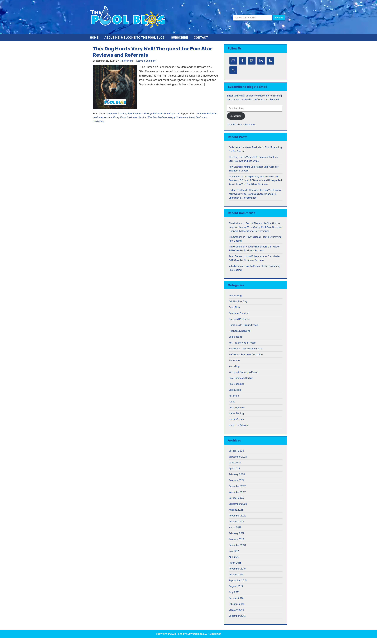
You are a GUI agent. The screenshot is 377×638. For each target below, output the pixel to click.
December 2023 (237, 486)
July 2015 (234, 592)
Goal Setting (235, 336)
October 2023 (236, 498)
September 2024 (238, 456)
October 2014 (236, 598)
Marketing (234, 366)
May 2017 (234, 551)
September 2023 (238, 503)
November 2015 (237, 568)
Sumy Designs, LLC (196, 633)
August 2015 (236, 586)
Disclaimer (215, 633)
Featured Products (239, 319)
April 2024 (234, 468)
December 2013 (237, 615)
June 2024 (235, 462)
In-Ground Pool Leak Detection (246, 354)
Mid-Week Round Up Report (244, 372)
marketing (98, 121)
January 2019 (236, 539)
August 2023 (236, 509)
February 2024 (237, 474)
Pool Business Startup (139, 113)
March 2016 (235, 562)
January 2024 (236, 480)
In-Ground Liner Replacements (246, 348)
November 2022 (237, 515)
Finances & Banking (239, 331)
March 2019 (235, 527)
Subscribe (235, 116)
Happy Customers (178, 117)
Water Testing (236, 413)
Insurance (234, 360)
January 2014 (236, 610)
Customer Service (116, 113)
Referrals (158, 113)
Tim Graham (235, 223)
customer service (102, 117)
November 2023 (237, 492)
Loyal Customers (198, 117)
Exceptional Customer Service (129, 117)
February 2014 (236, 604)
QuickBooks (235, 389)
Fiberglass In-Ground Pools (243, 325)
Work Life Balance (238, 425)
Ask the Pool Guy (238, 301)
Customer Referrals (206, 113)
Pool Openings (236, 384)
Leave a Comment (146, 60)
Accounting (235, 295)
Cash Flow (234, 307)
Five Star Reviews (157, 117)
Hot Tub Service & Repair (242, 342)
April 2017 (234, 557)
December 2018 (237, 545)
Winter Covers (236, 419)
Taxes (232, 401)
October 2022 (236, 521)
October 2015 (236, 574)
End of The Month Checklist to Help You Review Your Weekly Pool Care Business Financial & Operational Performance (255, 194)
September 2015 (238, 580)
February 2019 (236, 533)
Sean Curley (235, 256)
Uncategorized (172, 113)
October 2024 (236, 450)
